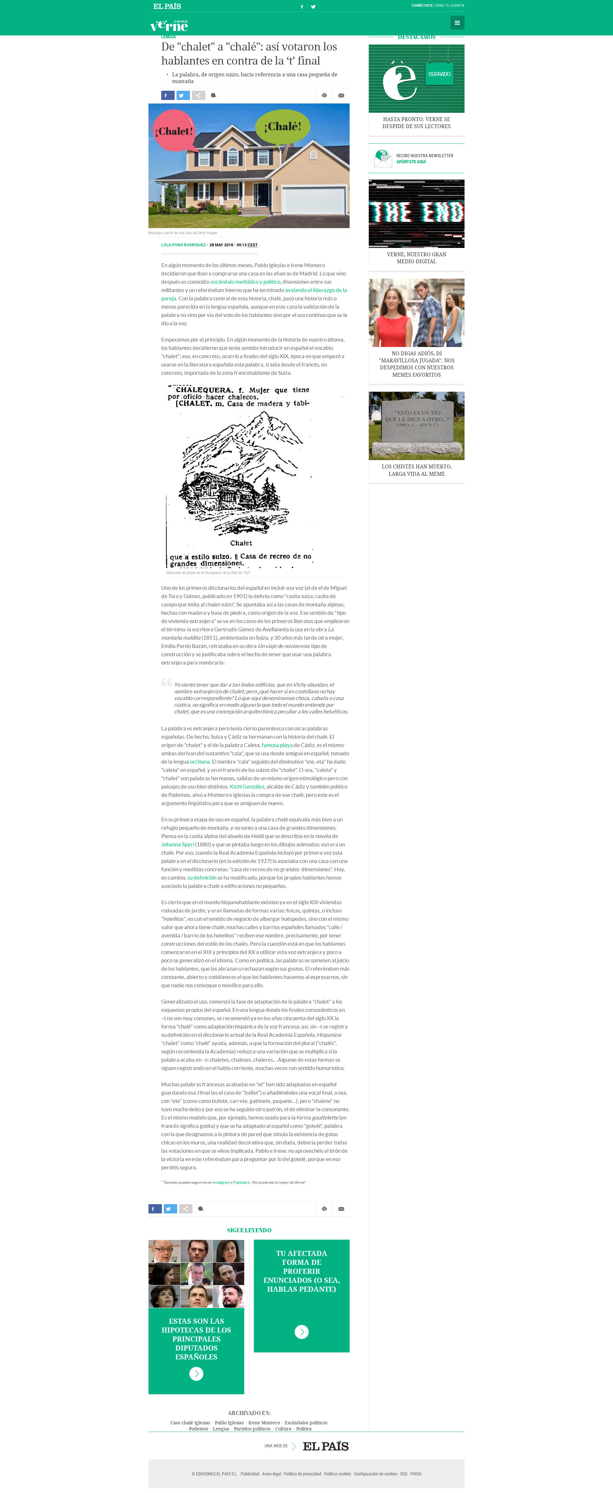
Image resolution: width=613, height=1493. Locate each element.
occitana (200, 761)
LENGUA (168, 37)
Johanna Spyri (177, 844)
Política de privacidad (302, 1474)
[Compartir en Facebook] (168, 95)
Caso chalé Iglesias (190, 1423)
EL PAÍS (326, 1446)
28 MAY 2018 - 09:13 (233, 245)
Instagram (221, 1182)
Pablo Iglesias (229, 1423)
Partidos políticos (252, 1429)
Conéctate (422, 6)
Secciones (457, 23)
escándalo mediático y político (245, 282)
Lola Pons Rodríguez (184, 245)
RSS (403, 1474)
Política (304, 1429)
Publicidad (250, 1474)
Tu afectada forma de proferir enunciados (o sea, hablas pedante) (301, 1272)
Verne (168, 25)
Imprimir (324, 95)
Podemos (198, 1429)
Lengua (221, 1429)
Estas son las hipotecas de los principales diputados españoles (196, 1339)
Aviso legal (271, 1474)
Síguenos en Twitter (313, 6)
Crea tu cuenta (449, 6)
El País (168, 6)
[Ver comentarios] (215, 95)
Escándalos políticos (306, 1423)
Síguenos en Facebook (302, 6)
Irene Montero (264, 1423)
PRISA (415, 1474)
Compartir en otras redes (198, 95)
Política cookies (337, 1474)
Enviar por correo (341, 95)
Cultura (283, 1429)
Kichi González (247, 786)
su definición (201, 877)
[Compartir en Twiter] (183, 95)
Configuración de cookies (375, 1474)
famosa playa (277, 745)
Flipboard (241, 1182)
